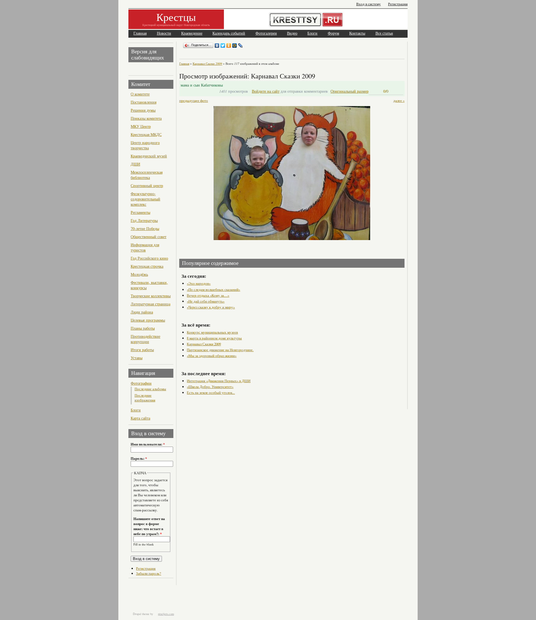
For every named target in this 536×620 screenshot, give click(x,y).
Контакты (357, 33)
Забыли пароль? (148, 573)
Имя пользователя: (148, 444)
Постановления (143, 102)
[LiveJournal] (240, 45)
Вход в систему (368, 4)
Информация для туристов (145, 247)
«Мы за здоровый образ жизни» (211, 355)
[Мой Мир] (235, 45)
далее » (399, 100)
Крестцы (176, 17)
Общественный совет (148, 236)
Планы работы (143, 328)
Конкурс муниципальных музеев (212, 332)
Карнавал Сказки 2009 (207, 63)
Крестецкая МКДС (146, 134)
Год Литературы (144, 220)
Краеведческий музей (149, 156)
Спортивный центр (147, 185)
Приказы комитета (146, 118)
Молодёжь (139, 274)
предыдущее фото (193, 100)
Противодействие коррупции (145, 339)
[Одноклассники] (229, 45)
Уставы (136, 357)
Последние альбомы (150, 389)
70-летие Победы (145, 228)
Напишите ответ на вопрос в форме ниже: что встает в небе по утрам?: (149, 526)
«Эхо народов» (198, 283)
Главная (140, 33)
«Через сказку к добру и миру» (211, 307)
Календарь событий (228, 33)
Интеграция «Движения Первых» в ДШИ (218, 380)
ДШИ (135, 164)
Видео (292, 33)
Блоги (312, 33)
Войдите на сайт (265, 91)
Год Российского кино (149, 258)
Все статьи (384, 33)
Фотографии (141, 383)
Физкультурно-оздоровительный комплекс (145, 199)
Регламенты (140, 212)
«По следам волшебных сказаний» (213, 289)
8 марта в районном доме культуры (214, 338)
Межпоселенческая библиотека (146, 174)
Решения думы (143, 110)
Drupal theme (141, 614)
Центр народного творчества (145, 145)
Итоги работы (142, 349)
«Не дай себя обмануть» (205, 301)
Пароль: (139, 458)
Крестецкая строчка (147, 266)
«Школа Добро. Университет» (210, 386)
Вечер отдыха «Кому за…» (208, 295)
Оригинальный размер (349, 91)
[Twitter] (223, 45)
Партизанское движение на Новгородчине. (220, 349)
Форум (333, 33)
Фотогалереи (266, 33)
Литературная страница (150, 304)
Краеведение (191, 33)
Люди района (142, 312)
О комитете (140, 94)
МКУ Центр (141, 126)
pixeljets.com (166, 614)
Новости (164, 33)
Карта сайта (140, 418)
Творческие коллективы (151, 295)
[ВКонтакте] (217, 45)
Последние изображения (145, 398)
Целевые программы (148, 320)
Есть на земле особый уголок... (211, 392)
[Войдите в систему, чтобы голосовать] (374, 91)
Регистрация (398, 4)
